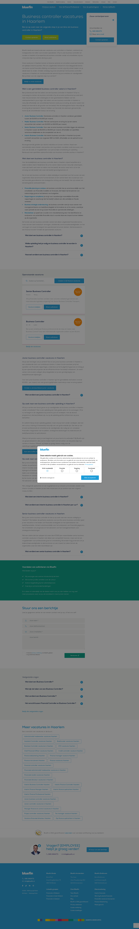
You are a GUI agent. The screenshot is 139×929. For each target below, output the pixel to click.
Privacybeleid (89, 464)
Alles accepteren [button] (90, 478)
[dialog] (69, 464)
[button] (47, 478)
